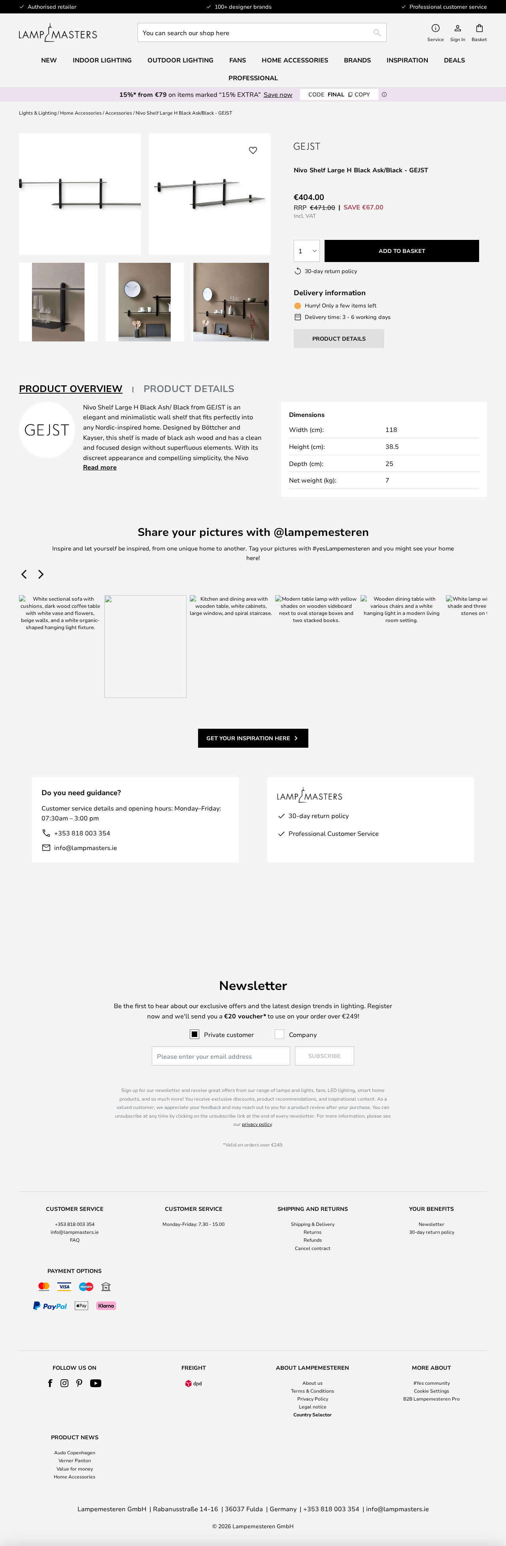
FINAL (339, 94)
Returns (312, 1232)
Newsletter (431, 1224)
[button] (58, 302)
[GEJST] (323, 146)
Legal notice (313, 1406)
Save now (278, 94)
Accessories (118, 112)
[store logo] (58, 32)
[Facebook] (50, 1383)
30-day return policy (431, 1232)
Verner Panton (75, 1460)
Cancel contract (312, 1248)
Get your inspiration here (248, 738)
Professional (253, 78)
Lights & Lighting (38, 112)
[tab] (76, 389)
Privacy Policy (312, 1398)
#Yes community (431, 1383)
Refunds (313, 1240)
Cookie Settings (431, 1391)
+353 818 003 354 (82, 833)
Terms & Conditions (312, 1391)
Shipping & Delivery (312, 1224)
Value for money (75, 1468)
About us (312, 1383)
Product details (188, 388)
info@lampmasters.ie (85, 847)
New (49, 60)
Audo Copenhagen (74, 1452)
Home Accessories (81, 112)
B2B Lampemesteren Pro (431, 1398)
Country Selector (312, 1414)
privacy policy (257, 1124)
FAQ (74, 1240)
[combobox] (262, 32)
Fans (237, 60)
